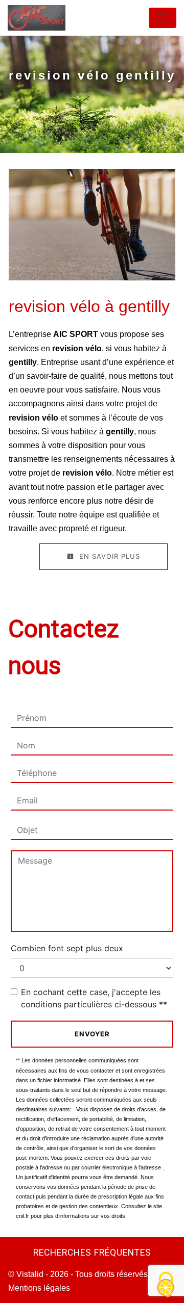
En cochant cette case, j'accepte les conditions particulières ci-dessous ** (94, 998)
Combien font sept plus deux (67, 948)
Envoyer (92, 1034)
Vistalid (29, 1274)
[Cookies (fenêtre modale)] (166, 1285)
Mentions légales (39, 1288)
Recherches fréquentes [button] (92, 1252)
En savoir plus (108, 556)
